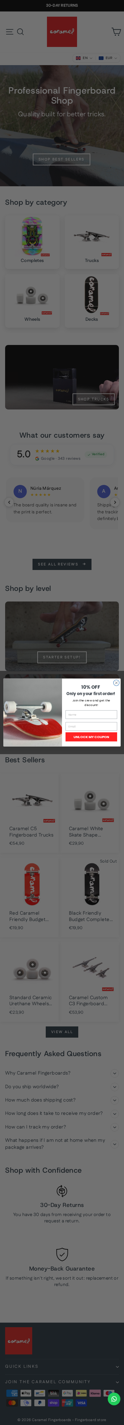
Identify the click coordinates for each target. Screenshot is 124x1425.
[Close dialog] (116, 683)
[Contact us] (114, 1399)
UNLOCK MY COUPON (91, 736)
